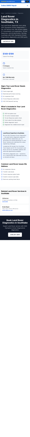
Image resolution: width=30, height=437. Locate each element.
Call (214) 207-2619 (8, 41)
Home (2, 13)
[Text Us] (27, 1)
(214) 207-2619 (15, 234)
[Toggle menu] (27, 5)
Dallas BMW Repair (9, 6)
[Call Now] (23, 1)
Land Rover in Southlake (11, 13)
